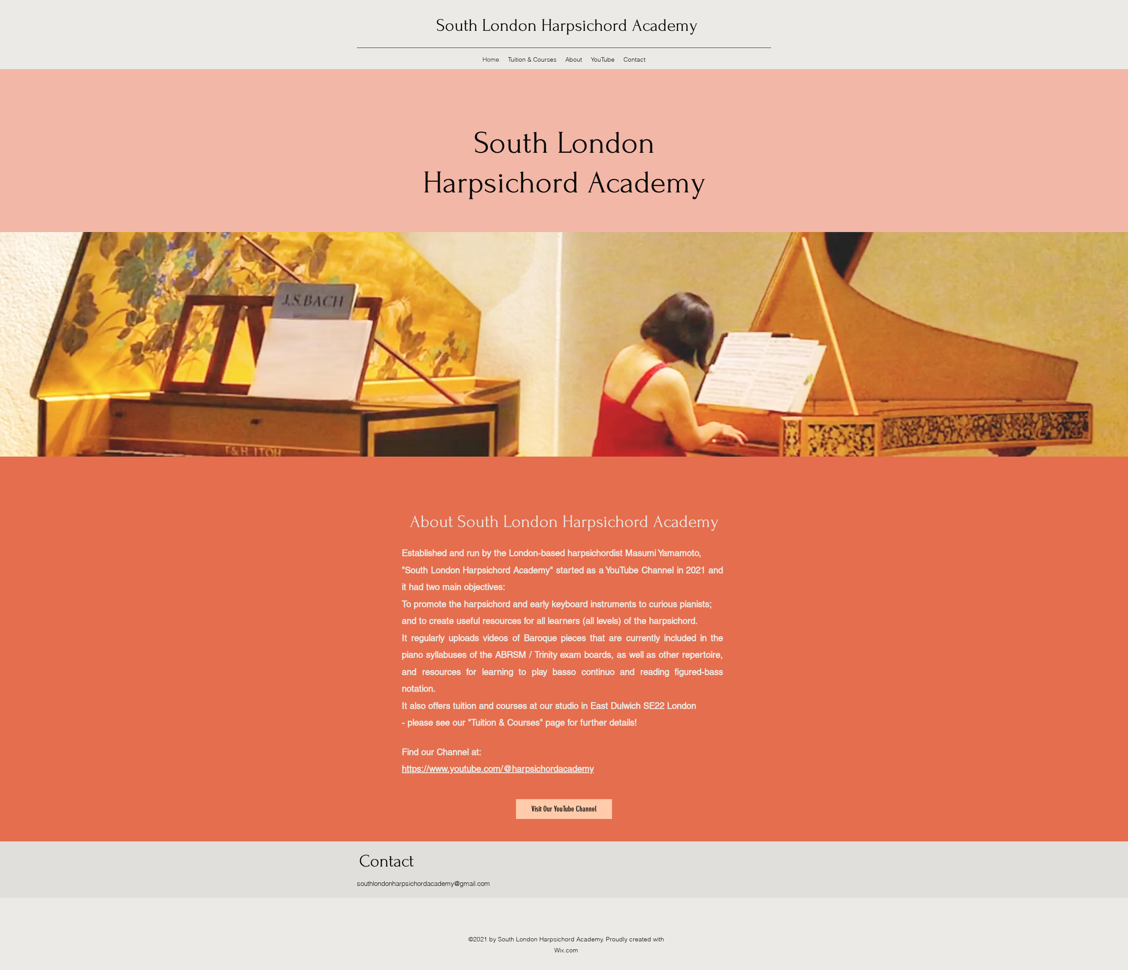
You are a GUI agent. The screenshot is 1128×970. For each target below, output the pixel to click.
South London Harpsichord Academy (567, 25)
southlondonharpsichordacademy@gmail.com (423, 883)
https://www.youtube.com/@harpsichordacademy (498, 768)
